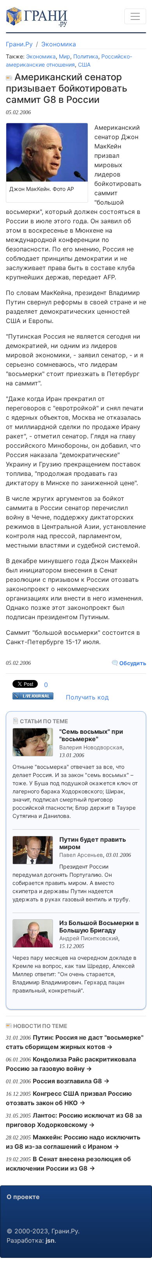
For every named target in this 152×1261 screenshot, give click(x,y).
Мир (64, 56)
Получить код (87, 697)
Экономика (58, 44)
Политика (85, 56)
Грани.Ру (19, 44)
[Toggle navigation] (135, 16)
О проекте (23, 1197)
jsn (50, 1240)
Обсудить (132, 663)
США (84, 64)
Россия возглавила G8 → (71, 1081)
